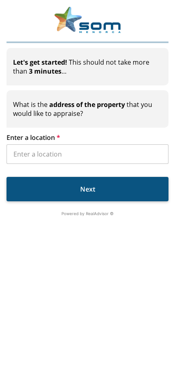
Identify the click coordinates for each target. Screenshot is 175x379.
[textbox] (87, 66)
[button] (87, 137)
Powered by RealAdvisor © (87, 213)
